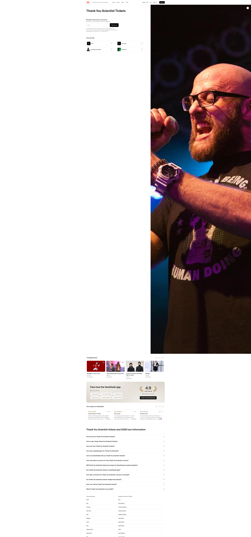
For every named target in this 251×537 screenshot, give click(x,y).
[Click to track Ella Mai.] (162, 362)
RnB (87, 514)
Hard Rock (89, 533)
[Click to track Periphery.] (142, 49)
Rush (119, 529)
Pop (87, 503)
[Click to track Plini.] (111, 43)
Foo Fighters (121, 533)
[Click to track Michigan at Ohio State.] (103, 362)
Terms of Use (105, 31)
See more (108, 419)
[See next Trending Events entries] (163, 357)
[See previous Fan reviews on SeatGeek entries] (156, 406)
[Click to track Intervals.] (142, 43)
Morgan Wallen (122, 514)
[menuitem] (114, 2)
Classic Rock (89, 529)
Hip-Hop (88, 510)
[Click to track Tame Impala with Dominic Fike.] (123, 362)
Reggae (88, 518)
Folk (87, 525)
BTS (119, 499)
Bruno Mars (121, 503)
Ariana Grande (122, 510)
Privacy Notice (89, 31)
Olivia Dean (121, 525)
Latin (87, 522)
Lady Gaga (121, 518)
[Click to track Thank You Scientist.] (248, 8)
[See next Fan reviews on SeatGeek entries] (163, 406)
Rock (87, 499)
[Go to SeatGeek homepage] (88, 2)
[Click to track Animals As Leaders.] (111, 49)
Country (88, 507)
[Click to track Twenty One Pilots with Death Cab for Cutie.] (142, 362)
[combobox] (101, 2)
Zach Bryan (121, 522)
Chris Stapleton (122, 507)
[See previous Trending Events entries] (156, 357)
